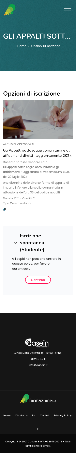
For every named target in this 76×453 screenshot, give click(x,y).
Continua (38, 280)
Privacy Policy (63, 415)
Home (22, 46)
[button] (15, 243)
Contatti (45, 415)
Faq (34, 415)
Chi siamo (21, 415)
